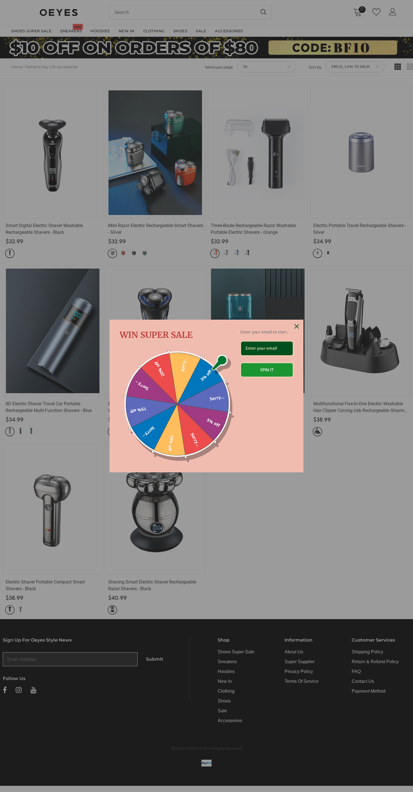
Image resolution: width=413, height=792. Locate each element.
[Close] (296, 326)
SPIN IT (267, 369)
